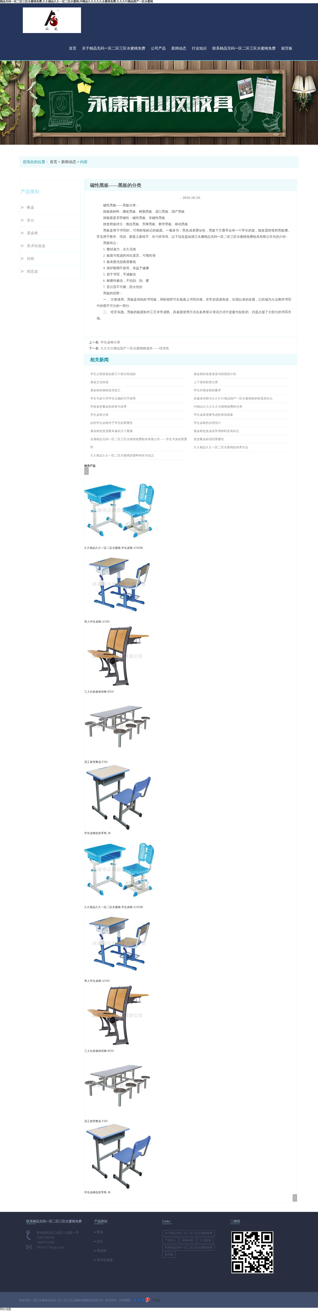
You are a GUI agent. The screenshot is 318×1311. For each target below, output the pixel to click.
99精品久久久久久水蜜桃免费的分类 (218, 406)
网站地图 (5, 1309)
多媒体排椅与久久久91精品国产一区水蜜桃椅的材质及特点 (233, 398)
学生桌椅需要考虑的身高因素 (213, 414)
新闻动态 (178, 48)
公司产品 (158, 48)
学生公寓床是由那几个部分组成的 (113, 374)
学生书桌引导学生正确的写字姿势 (113, 398)
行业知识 (199, 48)
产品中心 (170, 1240)
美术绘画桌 (36, 246)
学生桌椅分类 (110, 342)
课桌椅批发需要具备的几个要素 (111, 431)
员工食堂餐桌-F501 (96, 762)
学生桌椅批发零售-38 (97, 833)
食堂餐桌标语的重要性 (209, 439)
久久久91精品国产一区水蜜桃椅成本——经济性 (135, 348)
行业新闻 (205, 1240)
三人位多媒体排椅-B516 (99, 691)
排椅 (30, 259)
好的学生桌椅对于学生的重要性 (111, 423)
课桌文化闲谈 (99, 382)
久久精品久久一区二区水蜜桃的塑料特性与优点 (122, 455)
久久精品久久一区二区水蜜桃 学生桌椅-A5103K (113, 548)
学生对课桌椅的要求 (207, 390)
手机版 (156, 1300)
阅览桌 (32, 271)
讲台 (30, 220)
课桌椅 (32, 233)
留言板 (286, 48)
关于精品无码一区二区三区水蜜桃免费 (113, 48)
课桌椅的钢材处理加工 (105, 390)
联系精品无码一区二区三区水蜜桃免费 (244, 48)
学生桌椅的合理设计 (207, 423)
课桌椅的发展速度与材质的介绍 (215, 374)
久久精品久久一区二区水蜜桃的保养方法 (221, 447)
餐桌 (30, 207)
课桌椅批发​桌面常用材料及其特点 (216, 431)
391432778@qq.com (50, 1247)
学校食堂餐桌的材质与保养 (108, 406)
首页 (72, 48)
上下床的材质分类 (206, 382)
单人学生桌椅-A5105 (97, 621)
